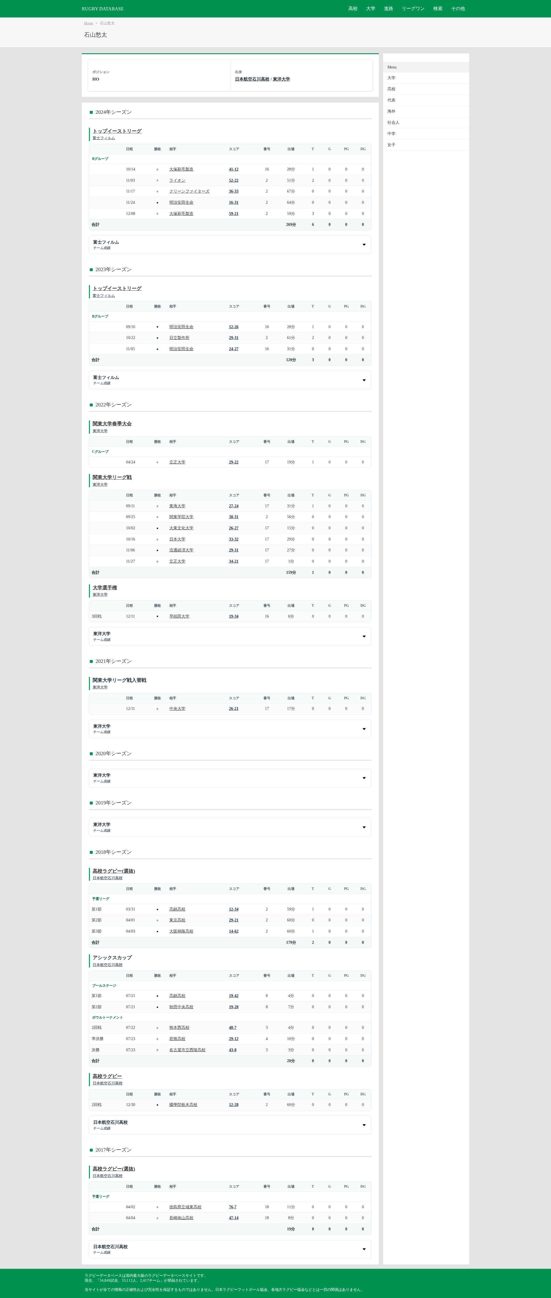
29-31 (233, 337)
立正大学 (177, 462)
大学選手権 (105, 587)
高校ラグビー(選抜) (114, 871)
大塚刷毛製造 (181, 169)
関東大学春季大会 (112, 423)
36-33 (233, 191)
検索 (438, 8)
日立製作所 (179, 337)
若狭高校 (177, 1038)
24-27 (233, 348)
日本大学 (177, 539)
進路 (388, 8)
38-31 (233, 516)
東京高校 (177, 920)
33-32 (233, 539)
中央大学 (177, 708)
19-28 (233, 1007)
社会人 (393, 122)
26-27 (233, 528)
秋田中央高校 (181, 1007)
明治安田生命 (181, 202)
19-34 (233, 616)
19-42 (233, 995)
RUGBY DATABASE (103, 8)
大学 (370, 8)
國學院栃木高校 (183, 1104)
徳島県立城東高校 (185, 1207)
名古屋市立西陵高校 (187, 1050)
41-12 (233, 169)
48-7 (232, 1027)
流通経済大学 (181, 550)
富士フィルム (104, 138)
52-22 (233, 180)
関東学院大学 (181, 516)
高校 (353, 8)
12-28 (233, 1104)
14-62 (233, 931)
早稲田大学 (179, 616)
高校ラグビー (107, 1076)
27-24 (233, 506)
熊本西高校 (179, 1027)
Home (88, 23)
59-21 (233, 213)
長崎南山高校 (181, 1217)
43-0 (232, 1050)
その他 (458, 8)
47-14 (233, 1217)
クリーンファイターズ (189, 191)
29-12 (233, 1038)
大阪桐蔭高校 (181, 931)
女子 (391, 145)
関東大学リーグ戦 (112, 477)
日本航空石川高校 (252, 79)
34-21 (233, 561)
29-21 (233, 920)
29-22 (233, 462)
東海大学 (177, 506)
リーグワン (413, 8)
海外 (391, 111)
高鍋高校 (177, 909)
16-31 (233, 202)
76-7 (232, 1207)
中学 (391, 134)
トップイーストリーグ (117, 131)
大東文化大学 (181, 528)
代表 (391, 100)
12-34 (233, 909)
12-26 (233, 326)
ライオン (177, 180)
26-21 (233, 708)
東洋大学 (281, 79)
